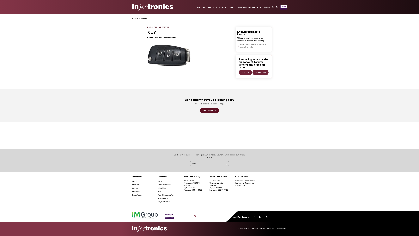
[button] (273, 7)
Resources (136, 192)
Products (135, 185)
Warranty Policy (163, 198)
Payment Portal (164, 202)
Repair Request (137, 195)
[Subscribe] (226, 163)
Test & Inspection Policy (166, 195)
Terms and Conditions (258, 228)
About (134, 181)
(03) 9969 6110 (190, 188)
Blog (159, 192)
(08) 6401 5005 (216, 188)
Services (135, 188)
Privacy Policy (271, 228)
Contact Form (209, 110)
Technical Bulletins (164, 185)
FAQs (160, 181)
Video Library (162, 188)
